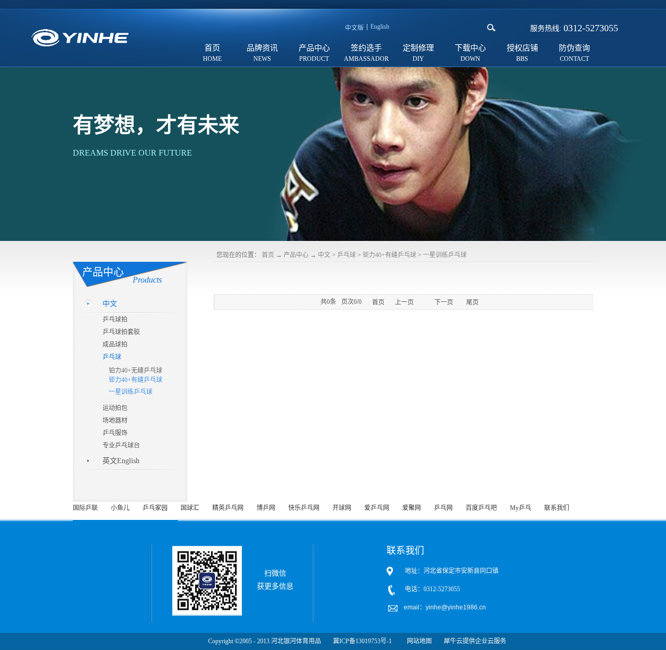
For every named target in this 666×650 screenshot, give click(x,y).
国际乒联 (85, 508)
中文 (324, 255)
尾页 (472, 302)
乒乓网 (443, 508)
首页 (212, 48)
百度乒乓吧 (481, 508)
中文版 (354, 28)
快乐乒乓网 (303, 508)
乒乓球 (346, 255)
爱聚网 (411, 508)
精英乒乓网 (228, 508)
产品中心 (296, 255)
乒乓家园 (155, 508)
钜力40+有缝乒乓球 (389, 255)
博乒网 (266, 508)
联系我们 (556, 508)
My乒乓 (520, 508)
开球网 (341, 508)
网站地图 (418, 641)
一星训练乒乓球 (445, 255)
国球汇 (190, 508)
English (379, 26)
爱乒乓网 (376, 508)
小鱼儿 (120, 508)
